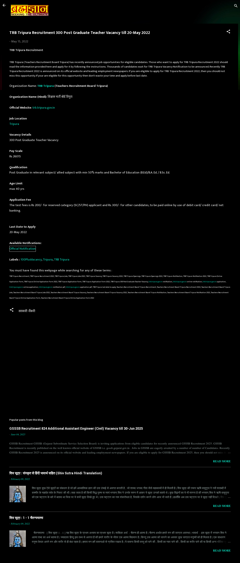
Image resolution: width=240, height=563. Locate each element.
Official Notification (23, 248)
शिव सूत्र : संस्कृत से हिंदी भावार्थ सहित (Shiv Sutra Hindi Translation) (55, 473)
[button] (228, 32)
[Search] (236, 6)
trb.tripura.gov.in (43, 107)
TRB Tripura (45, 86)
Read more (222, 461)
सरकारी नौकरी (27, 311)
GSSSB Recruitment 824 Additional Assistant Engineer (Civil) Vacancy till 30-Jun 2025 (76, 428)
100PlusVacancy (31, 259)
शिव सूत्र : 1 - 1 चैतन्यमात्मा (26, 518)
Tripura (14, 124)
